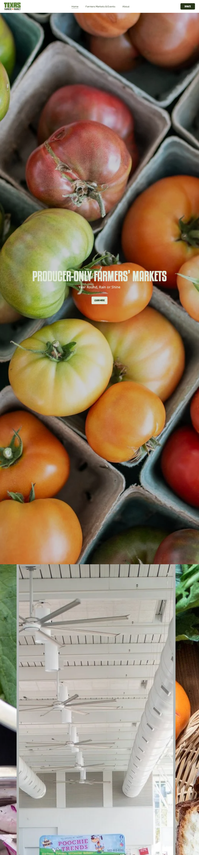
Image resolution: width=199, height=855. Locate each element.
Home (75, 6)
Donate (188, 6)
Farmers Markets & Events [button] (100, 6)
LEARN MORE (99, 300)
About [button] (125, 6)
